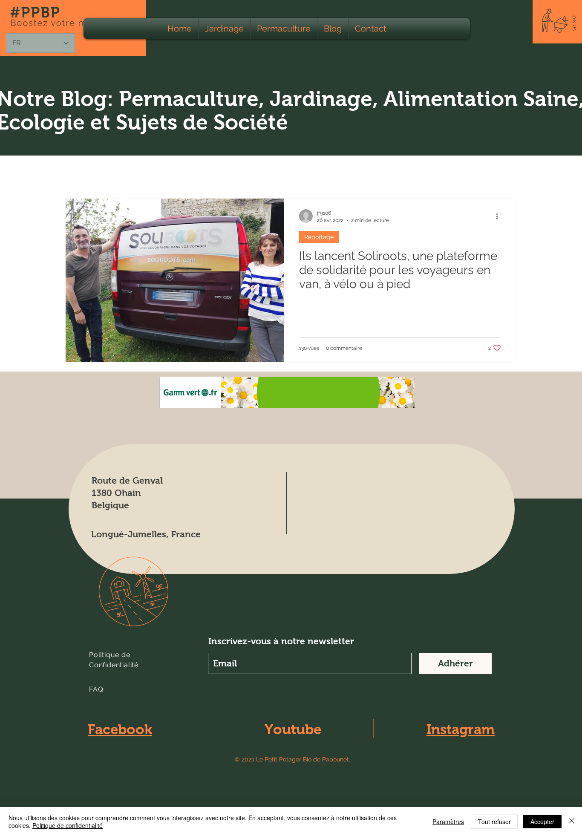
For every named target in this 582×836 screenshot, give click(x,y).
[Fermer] (572, 821)
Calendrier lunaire (347, 172)
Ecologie (141, 172)
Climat (402, 172)
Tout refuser (494, 821)
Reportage (319, 237)
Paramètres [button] (448, 821)
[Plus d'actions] (500, 216)
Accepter (542, 821)
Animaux (238, 172)
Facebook (120, 729)
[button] (574, 22)
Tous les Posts (87, 172)
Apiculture (285, 172)
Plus (435, 172)
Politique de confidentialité (67, 825)
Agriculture (189, 172)
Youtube (293, 729)
